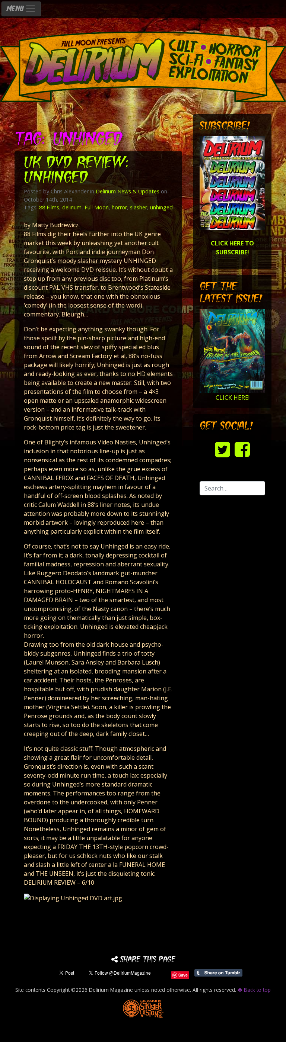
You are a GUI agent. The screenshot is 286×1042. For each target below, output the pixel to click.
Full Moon (97, 207)
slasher (138, 207)
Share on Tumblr (218, 973)
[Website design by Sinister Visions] (143, 1008)
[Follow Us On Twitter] (222, 449)
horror (119, 207)
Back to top (256, 989)
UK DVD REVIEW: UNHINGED (77, 171)
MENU (15, 9)
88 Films (49, 207)
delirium (72, 207)
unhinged (161, 207)
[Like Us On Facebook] (242, 449)
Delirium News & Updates (127, 191)
